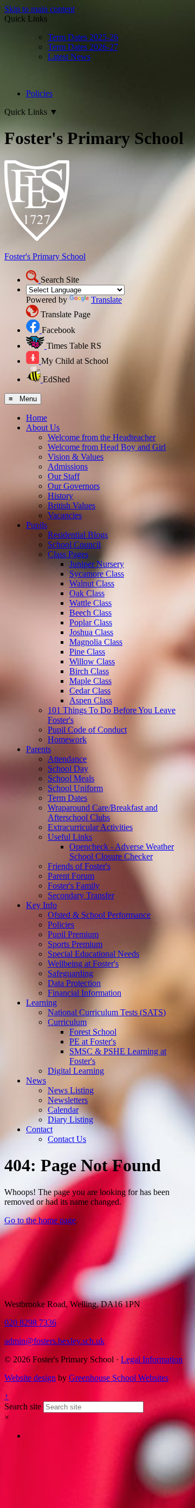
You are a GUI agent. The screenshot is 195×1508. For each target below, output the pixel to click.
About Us (43, 427)
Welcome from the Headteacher (101, 437)
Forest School (92, 1031)
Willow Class (92, 661)
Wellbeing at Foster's (83, 963)
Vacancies (65, 515)
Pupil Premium (73, 934)
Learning (41, 1002)
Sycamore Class (96, 573)
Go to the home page (40, 1220)
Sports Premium (75, 944)
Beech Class (90, 612)
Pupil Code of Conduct (87, 729)
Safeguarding (70, 973)
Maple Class (90, 681)
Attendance (67, 758)
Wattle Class (90, 603)
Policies (39, 93)
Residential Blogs (78, 534)
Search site (22, 1406)
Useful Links (70, 836)
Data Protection (74, 983)
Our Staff (64, 476)
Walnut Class (91, 583)
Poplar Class (90, 622)
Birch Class (89, 671)
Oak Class (87, 593)
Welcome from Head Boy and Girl (107, 447)
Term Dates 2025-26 (83, 37)
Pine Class (87, 651)
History (60, 495)
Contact (39, 1129)
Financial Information (84, 992)
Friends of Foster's (79, 866)
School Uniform (75, 788)
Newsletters (68, 1100)
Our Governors (74, 486)
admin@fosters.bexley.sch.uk (54, 1341)
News (36, 1080)
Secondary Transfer (81, 895)
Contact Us (67, 1139)
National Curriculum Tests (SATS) (107, 1012)
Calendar (63, 1109)
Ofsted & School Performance (99, 914)
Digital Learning (76, 1070)
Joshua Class (91, 632)
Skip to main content (39, 9)
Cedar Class (89, 690)
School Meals (71, 778)
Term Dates (67, 797)
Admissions (68, 466)
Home (36, 417)
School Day (68, 768)
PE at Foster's (92, 1041)
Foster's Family (74, 885)
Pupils (36, 525)
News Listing (71, 1090)
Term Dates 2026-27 (83, 46)
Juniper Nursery (96, 564)
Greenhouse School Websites (118, 1377)
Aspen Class (90, 700)
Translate (106, 299)
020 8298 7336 (30, 1322)
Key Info (41, 905)
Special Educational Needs (93, 953)
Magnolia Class (95, 642)
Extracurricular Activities (90, 827)
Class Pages (68, 554)
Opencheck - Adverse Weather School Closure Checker (121, 851)
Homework (67, 739)
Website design (30, 1377)
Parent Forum (71, 875)
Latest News (69, 56)
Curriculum (67, 1022)
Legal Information (152, 1359)
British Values (71, 505)
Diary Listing (70, 1119)
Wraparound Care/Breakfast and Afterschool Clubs (103, 812)
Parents (38, 749)
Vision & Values (75, 456)
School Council (74, 544)
